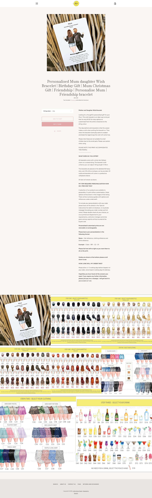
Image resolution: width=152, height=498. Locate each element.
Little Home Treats (77, 491)
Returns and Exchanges (91, 484)
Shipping (73, 100)
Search (55, 484)
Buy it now (57, 124)
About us (63, 484)
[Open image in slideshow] (76, 42)
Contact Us (72, 484)
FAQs (79, 484)
